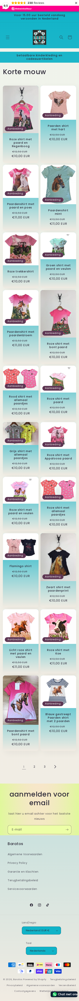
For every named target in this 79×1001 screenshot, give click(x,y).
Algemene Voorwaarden (25, 854)
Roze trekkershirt (20, 271)
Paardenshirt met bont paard (21, 732)
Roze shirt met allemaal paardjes (58, 511)
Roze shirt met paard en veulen (20, 511)
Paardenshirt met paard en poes (21, 205)
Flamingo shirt (21, 566)
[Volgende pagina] (55, 766)
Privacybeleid (15, 985)
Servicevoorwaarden (22, 889)
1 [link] (24, 767)
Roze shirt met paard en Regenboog (20, 143)
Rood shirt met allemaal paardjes (20, 400)
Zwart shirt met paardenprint (58, 588)
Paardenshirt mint (58, 212)
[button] (7, 37)
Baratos (18, 979)
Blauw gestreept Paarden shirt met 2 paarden (58, 717)
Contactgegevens (25, 991)
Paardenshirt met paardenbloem (21, 333)
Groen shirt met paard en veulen (58, 266)
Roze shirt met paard (58, 400)
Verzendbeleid (67, 985)
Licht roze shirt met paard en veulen (20, 653)
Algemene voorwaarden (40, 985)
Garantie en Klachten (23, 872)
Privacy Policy (17, 863)
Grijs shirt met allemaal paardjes (21, 454)
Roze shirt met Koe (58, 651)
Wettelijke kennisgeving (54, 991)
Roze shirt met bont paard (58, 345)
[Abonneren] (67, 829)
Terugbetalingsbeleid (23, 880)
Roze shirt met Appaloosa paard (58, 456)
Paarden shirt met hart (58, 127)
